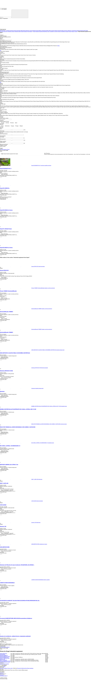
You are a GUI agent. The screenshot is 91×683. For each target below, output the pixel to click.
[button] (45, 24)
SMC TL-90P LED (4, 483)
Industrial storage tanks (81, 30)
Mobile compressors (42, 30)
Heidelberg (63, 31)
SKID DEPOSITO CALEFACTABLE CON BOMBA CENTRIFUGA (15, 352)
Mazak (73, 31)
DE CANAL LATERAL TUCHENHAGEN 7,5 (10, 445)
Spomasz (2, 391)
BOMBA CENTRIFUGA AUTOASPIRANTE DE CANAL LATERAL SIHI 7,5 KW (18, 409)
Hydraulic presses (11, 31)
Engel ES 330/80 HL (4, 188)
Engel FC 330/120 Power (6, 228)
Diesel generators (17, 30)
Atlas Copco (47, 31)
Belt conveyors (64, 30)
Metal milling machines (50, 30)
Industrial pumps (35, 30)
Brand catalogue (30, 668)
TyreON (75, 31)
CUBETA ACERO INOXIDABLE (7, 582)
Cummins (56, 31)
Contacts (7, 663)
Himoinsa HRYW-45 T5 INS (6, 370)
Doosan (59, 31)
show (1, 148)
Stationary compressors (72, 30)
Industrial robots (18, 31)
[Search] (20, 14)
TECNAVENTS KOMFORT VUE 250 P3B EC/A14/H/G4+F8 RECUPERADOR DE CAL (20, 600)
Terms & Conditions (3, 668)
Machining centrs (29, 30)
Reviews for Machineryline (22, 668)
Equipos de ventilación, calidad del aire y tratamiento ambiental (15, 636)
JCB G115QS (3, 504)
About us (1, 663)
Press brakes (29, 31)
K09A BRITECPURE (4, 547)
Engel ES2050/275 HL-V (5, 168)
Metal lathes (23, 30)
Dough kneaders (24, 31)
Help (4, 663)
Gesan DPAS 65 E (4, 270)
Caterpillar (52, 31)
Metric (4, 666)
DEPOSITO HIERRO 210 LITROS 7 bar (9, 464)
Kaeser (70, 31)
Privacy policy (10, 668)
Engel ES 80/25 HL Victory (6, 210)
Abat (44, 31)
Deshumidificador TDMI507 (6, 311)
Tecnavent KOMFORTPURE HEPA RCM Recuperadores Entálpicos (16, 618)
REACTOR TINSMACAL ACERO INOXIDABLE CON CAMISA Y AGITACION (17, 427)
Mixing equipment (58, 30)
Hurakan (67, 31)
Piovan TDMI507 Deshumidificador (8, 291)
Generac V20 (3, 526)
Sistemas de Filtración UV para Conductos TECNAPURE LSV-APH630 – (17, 564)
